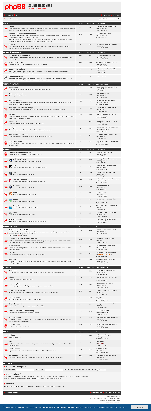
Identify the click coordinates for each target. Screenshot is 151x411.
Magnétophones (15, 284)
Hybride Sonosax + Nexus (104, 284)
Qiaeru (118, 400)
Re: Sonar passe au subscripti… (106, 212)
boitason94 (101, 116)
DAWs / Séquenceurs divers (20, 152)
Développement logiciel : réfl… (106, 259)
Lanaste (100, 261)
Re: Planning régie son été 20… (106, 44)
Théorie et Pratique (10, 84)
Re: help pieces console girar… (106, 304)
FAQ (10, 342)
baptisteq (101, 247)
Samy (100, 194)
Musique (12, 128)
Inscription (21, 367)
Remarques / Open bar (18, 355)
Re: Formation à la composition (107, 128)
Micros (11, 277)
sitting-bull (101, 161)
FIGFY (99, 207)
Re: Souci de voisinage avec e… (106, 107)
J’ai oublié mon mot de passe (73, 370)
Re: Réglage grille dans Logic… (106, 172)
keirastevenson (103, 312)
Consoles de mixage (17, 304)
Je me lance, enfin (102, 349)
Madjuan (101, 71)
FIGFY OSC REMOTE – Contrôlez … (107, 206)
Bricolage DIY (14, 271)
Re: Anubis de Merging (103, 335)
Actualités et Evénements (19, 55)
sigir (99, 306)
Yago (100, 46)
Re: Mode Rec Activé (102, 186)
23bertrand (101, 299)
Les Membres (14, 349)
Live (14, 166)
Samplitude (17, 206)
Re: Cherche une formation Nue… (107, 179)
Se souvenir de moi (90, 370)
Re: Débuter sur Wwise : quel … (106, 245)
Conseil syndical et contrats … (106, 62)
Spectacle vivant (15, 141)
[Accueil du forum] (15, 7)
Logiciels (7, 149)
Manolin (100, 272)
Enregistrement (15, 101)
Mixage (12, 114)
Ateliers (6, 23)
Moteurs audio (15, 246)
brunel (100, 279)
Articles (12, 335)
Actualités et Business (12, 52)
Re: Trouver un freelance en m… (107, 317)
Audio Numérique (16, 94)
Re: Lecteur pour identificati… (106, 270)
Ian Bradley (117, 396)
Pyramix (16, 192)
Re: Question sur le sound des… (106, 121)
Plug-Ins (12, 253)
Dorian (100, 343)
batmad (101, 136)
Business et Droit (16, 62)
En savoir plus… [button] (121, 407)
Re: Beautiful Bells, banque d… (106, 238)
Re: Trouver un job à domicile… (106, 69)
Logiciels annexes (10, 227)
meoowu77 (101, 35)
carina (100, 109)
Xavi (99, 240)
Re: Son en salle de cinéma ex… (106, 26)
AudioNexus (102, 28)
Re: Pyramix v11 (101, 192)
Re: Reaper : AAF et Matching (106, 199)
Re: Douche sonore (102, 310)
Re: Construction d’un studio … (106, 87)
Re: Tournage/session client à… (106, 355)
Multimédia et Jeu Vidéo (19, 135)
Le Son (11, 27)
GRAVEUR (99, 297)
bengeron (101, 285)
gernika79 (101, 89)
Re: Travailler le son (102, 94)
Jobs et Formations (17, 69)
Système (12, 259)
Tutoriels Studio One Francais (106, 219)
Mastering (13, 121)
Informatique (14, 324)
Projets (12, 44)
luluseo (100, 292)
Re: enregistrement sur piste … (106, 159)
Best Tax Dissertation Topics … (106, 100)
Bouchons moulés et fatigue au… (107, 141)
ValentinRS (101, 167)
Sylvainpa (101, 64)
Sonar (15, 213)
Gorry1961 (101, 174)
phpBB (100, 398)
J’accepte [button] (139, 407)
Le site (5, 332)
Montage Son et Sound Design (21, 108)
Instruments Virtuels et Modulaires (23, 239)
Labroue (100, 214)
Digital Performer (20, 159)
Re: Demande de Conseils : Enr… (107, 134)
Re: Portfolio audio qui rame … (106, 324)
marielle (100, 57)
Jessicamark (102, 102)
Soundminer (23, 236)
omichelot (101, 154)
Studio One (17, 219)
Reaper (15, 199)
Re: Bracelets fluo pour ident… (106, 55)
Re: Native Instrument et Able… (106, 165)
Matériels (7, 267)
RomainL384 (102, 143)
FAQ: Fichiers (100, 342)
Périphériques (14, 297)
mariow (100, 201)
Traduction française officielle (107, 400)
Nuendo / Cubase (20, 179)
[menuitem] (16, 15)
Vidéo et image (15, 317)
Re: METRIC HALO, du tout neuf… (107, 290)
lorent (100, 326)
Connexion (10, 367)
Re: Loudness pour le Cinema (106, 114)
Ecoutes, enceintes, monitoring (21, 311)
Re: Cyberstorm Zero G (103, 33)
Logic (15, 172)
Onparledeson (102, 129)
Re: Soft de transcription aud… (106, 230)
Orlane (100, 350)
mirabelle (101, 95)
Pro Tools (16, 186)
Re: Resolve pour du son (104, 152)
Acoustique (13, 87)
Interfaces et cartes (17, 291)
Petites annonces (16, 76)
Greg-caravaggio (104, 254)
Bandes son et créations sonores (22, 34)
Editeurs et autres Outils (19, 230)
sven (99, 319)
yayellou (101, 187)
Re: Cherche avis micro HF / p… (106, 277)
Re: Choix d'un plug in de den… (106, 252)
